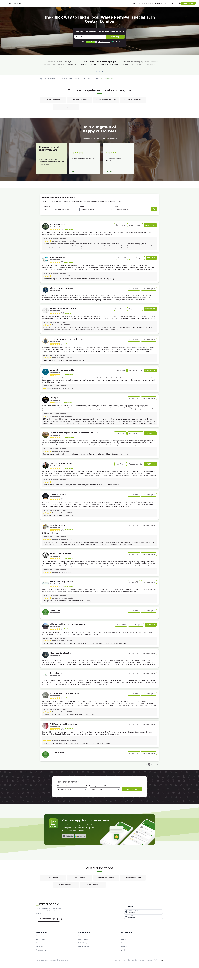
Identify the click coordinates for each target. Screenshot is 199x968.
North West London (106, 878)
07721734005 (150, 464)
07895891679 (150, 309)
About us (124, 936)
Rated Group (125, 939)
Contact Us (149, 960)
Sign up (81, 936)
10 (155, 764)
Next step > (132, 789)
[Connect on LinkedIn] (162, 960)
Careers (123, 943)
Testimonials (40, 939)
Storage (66, 107)
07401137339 (150, 625)
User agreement (41, 950)
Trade (81, 206)
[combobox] (61, 209)
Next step (115, 37)
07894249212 (150, 433)
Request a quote (135, 225)
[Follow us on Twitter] (155, 960)
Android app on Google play (80, 836)
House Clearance (53, 100)
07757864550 (150, 225)
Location (47, 206)
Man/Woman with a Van (106, 100)
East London (53, 878)
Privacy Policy (126, 960)
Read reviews (69, 229)
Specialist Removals (132, 100)
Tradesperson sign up (48, 919)
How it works (40, 943)
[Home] (41, 79)
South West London (66, 885)
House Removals (79, 100)
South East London (133, 878)
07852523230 (150, 370)
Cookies (134, 960)
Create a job (40, 936)
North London (80, 878)
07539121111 (151, 258)
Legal (123, 950)
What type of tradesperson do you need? (72, 786)
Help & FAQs (40, 946)
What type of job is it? (97, 786)
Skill (116, 206)
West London (92, 885)
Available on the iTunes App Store (68, 836)
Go (153, 209)
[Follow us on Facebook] (159, 960)
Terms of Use (116, 960)
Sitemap (141, 960)
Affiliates (124, 946)
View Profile (120, 225)
